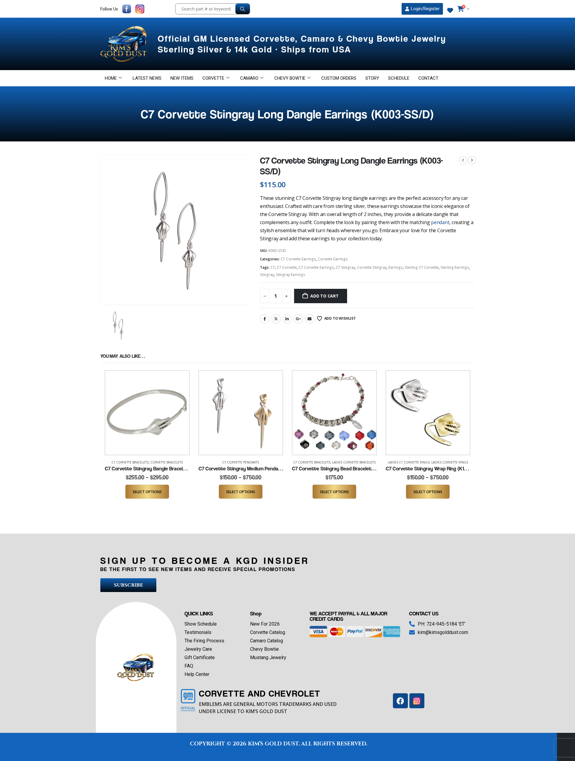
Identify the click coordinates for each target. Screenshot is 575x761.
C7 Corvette (287, 267)
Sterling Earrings (455, 267)
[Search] (242, 9)
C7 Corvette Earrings (298, 259)
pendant (440, 222)
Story (372, 78)
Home (111, 78)
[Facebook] (400, 700)
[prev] (463, 160)
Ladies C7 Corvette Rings (408, 462)
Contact (428, 78)
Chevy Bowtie (289, 78)
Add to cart (324, 296)
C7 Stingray (345, 267)
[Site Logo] (124, 44)
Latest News (147, 78)
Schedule (398, 78)
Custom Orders (338, 78)
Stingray (267, 274)
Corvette (213, 78)
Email (309, 319)
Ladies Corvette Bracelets (354, 462)
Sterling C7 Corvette (422, 267)
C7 (272, 267)
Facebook (265, 319)
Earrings (395, 267)
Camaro (249, 78)
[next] (472, 160)
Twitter (276, 319)
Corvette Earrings (333, 259)
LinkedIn (287, 319)
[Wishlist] (450, 10)
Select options (147, 491)
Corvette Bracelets (166, 462)
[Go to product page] (147, 413)
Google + (298, 319)
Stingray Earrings (290, 274)
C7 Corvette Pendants (240, 462)
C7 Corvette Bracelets (130, 462)
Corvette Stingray (372, 267)
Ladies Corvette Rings (449, 462)
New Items (181, 78)
